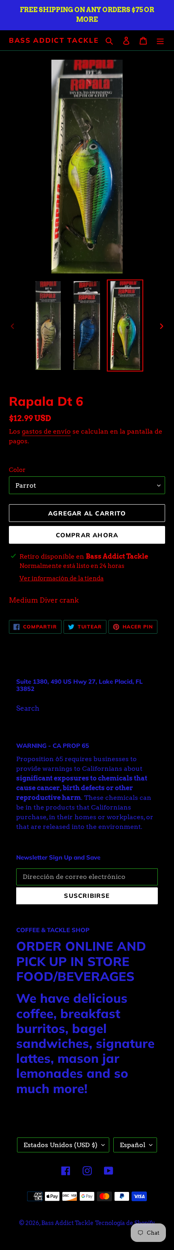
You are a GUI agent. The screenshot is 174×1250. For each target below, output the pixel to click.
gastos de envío (46, 431)
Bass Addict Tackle (54, 40)
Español (132, 1145)
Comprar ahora (87, 535)
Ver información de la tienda (61, 578)
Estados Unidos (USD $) (60, 1145)
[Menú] (160, 40)
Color (17, 470)
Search (27, 708)
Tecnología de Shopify (125, 1223)
